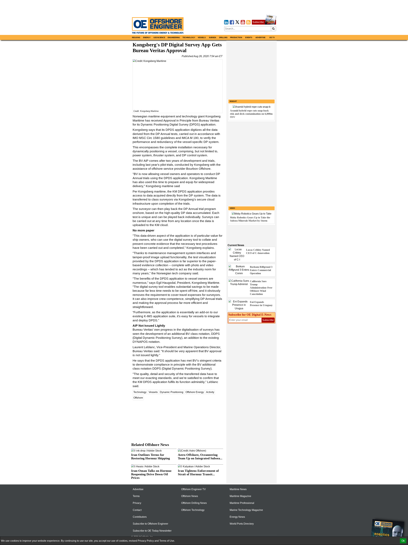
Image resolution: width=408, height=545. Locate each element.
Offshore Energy (195, 392)
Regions (136, 37)
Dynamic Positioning (171, 392)
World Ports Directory (242, 523)
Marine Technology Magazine (246, 510)
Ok (403, 540)
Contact (137, 510)
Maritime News (238, 489)
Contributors (140, 516)
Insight (233, 101)
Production (236, 37)
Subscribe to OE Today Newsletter (152, 530)
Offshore (138, 397)
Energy (146, 37)
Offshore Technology (192, 510)
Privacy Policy (146, 540)
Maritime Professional (242, 503)
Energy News (237, 516)
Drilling (223, 37)
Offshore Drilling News (194, 503)
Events (248, 37)
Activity (210, 392)
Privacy (137, 503)
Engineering (174, 37)
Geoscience (159, 37)
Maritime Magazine (240, 496)
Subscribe (258, 22)
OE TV (272, 37)
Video (232, 208)
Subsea (212, 37)
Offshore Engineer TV (193, 489)
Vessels (202, 37)
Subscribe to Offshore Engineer (150, 523)
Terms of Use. (167, 540)
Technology (188, 37)
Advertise (260, 37)
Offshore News (189, 496)
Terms (136, 496)
